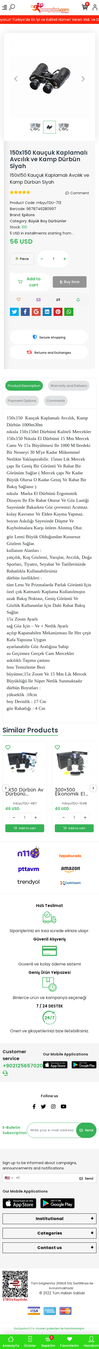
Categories (49, 1233)
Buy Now (72, 281)
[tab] (24, 386)
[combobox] (8, 1178)
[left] (6, 788)
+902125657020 (23, 1065)
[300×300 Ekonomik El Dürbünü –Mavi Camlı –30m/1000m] (74, 763)
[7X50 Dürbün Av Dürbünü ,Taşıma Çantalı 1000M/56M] (24, 763)
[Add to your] (59, 300)
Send (89, 1130)
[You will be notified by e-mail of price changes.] (79, 300)
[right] (93, 788)
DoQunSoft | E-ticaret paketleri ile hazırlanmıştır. (49, 1328)
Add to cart (34, 282)
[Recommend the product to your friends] (39, 300)
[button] (16, 78)
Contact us (49, 1248)
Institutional (49, 1219)
